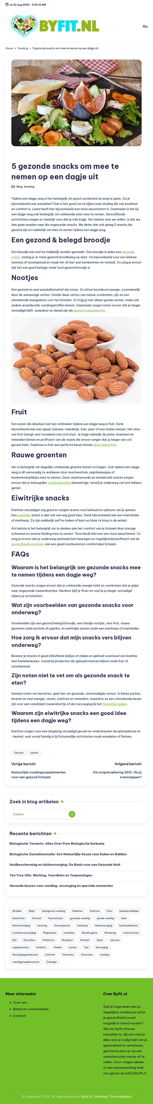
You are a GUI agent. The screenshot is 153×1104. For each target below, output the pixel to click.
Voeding (31, 156)
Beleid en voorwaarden (31, 1009)
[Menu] (145, 26)
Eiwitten (95, 910)
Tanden (57, 947)
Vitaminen (68, 954)
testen (73, 947)
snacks (34, 752)
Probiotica (48, 940)
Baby (32, 910)
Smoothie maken (115, 704)
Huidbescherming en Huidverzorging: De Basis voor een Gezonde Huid (65, 865)
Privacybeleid (120, 1096)
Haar (124, 918)
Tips (86, 947)
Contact (19, 1016)
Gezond (18, 752)
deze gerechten (104, 445)
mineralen (69, 932)
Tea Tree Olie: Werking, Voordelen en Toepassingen (51, 875)
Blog (17, 156)
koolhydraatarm (128, 925)
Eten (109, 910)
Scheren (85, 940)
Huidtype (82, 925)
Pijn (14, 940)
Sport (100, 940)
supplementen (20, 947)
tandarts (41, 947)
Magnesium (49, 932)
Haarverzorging (21, 925)
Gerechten (18, 918)
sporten (114, 940)
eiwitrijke (24, 515)
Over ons (20, 1002)
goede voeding (105, 918)
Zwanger (51, 961)
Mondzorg (110, 932)
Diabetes (77, 910)
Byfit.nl (86, 1096)
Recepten (67, 940)
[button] (72, 814)
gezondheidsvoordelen (27, 544)
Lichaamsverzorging (24, 932)
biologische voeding (53, 910)
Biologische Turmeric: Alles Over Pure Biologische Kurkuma (57, 843)
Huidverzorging (103, 925)
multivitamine (131, 932)
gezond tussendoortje (89, 310)
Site (98, 1096)
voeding (104, 954)
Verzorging (102, 947)
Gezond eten (55, 918)
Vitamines (87, 954)
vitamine (50, 954)
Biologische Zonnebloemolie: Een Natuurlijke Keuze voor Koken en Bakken (68, 854)
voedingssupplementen (25, 961)
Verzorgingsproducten (25, 954)
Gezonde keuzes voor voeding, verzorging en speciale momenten (61, 886)
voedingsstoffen (59, 483)
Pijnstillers (29, 940)
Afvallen (17, 910)
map (104, 1096)
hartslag (42, 925)
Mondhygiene (89, 932)
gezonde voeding (80, 918)
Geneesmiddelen (129, 910)
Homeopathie (62, 925)
